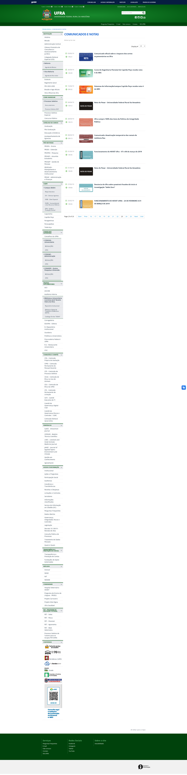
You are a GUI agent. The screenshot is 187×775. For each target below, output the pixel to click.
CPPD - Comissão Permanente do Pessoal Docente (50, 366)
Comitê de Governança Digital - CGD (51, 405)
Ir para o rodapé (79, 6)
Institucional (48, 471)
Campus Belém (49, 188)
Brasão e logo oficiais (52, 89)
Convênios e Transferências (49, 485)
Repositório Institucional (52, 306)
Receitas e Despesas (51, 490)
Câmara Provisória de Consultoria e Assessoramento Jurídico (52, 50)
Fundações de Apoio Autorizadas (51, 561)
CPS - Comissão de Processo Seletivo (51, 372)
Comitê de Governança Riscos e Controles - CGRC (51, 413)
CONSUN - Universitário (49, 241)
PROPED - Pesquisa (51, 153)
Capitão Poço (49, 217)
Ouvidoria (48, 333)
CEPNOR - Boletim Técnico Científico (50, 435)
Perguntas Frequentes (107, 24)
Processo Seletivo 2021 (52, 109)
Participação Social (51, 477)
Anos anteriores (50, 105)
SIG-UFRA (142, 24)
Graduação (48, 126)
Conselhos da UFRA (51, 236)
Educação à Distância (52, 133)
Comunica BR (91, 2)
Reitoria (47, 63)
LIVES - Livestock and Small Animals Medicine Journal (51, 442)
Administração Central (52, 44)
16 (91, 216)
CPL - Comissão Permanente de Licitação (50, 392)
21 (113, 216)
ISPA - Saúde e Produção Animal (50, 209)
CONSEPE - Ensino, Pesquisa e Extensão (52, 269)
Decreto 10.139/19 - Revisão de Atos (51, 530)
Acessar (47, 570)
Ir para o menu (58, 6)
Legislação (134, 2)
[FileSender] (52, 665)
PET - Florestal (49, 621)
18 (100, 216)
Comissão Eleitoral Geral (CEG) (51, 420)
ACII (45, 288)
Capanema (48, 214)
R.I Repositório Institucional (49, 328)
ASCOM (47, 291)
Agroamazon (49, 463)
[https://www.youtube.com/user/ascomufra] (144, 18)
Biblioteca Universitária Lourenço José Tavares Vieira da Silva (53, 300)
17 (95, 216)
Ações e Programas (51, 474)
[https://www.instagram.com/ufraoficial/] (139, 18)
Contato (135, 24)
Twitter (71, 749)
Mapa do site (141, 6)
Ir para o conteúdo (47, 6)
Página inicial (46, 29)
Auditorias (48, 481)
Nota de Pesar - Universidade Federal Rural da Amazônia (117, 102)
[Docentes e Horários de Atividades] (52, 676)
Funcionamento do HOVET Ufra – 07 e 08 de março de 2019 (118, 151)
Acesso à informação (108, 2)
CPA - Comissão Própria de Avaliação (51, 359)
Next (136, 216)
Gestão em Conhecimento (49, 458)
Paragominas (49, 221)
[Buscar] (143, 12)
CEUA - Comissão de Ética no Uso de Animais (51, 379)
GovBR (34, 2)
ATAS (46, 250)
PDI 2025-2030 (49, 86)
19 (104, 216)
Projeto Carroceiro (51, 599)
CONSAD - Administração (49, 255)
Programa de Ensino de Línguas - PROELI (52, 594)
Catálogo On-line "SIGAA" (52, 316)
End (141, 216)
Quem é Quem (49, 545)
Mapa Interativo (50, 192)
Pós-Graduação (49, 129)
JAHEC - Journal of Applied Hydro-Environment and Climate (50, 450)
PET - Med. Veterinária (48, 629)
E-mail (118, 24)
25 (131, 216)
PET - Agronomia (50, 624)
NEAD (46, 573)
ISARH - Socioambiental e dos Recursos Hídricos (52, 204)
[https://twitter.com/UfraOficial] (141, 18)
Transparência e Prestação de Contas (51, 555)
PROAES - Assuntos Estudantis (51, 157)
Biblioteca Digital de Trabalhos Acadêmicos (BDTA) (52, 311)
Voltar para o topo (138, 730)
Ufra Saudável (49, 605)
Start (79, 216)
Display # (135, 46)
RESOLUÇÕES (49, 246)
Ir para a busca (68, 6)
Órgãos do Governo (149, 2)
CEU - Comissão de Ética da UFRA (51, 386)
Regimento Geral (50, 83)
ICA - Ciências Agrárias (52, 195)
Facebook (72, 744)
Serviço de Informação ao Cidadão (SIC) (52, 506)
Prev (85, 216)
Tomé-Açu (48, 227)
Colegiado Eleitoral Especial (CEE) (51, 58)
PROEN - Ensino (50, 146)
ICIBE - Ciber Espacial (51, 199)
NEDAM (47, 580)
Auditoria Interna (50, 294)
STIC (46, 350)
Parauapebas (49, 224)
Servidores (48, 496)
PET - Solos (48, 614)
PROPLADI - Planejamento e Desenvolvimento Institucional (50, 170)
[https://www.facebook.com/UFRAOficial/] (136, 18)
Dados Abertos (49, 514)
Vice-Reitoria (49, 72)
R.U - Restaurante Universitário (50, 346)
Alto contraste (131, 6)
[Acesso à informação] (144, 767)
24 (126, 216)
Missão (47, 41)
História (47, 37)
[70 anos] (52, 653)
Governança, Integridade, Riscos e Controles (52, 519)
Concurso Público (50, 118)
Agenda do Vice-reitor (51, 75)
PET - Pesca (48, 618)
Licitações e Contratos (52, 493)
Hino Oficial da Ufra (51, 93)
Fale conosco (126, 24)
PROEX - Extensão (50, 150)
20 (109, 216)
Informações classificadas (49, 501)
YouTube (71, 751)
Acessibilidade (121, 6)
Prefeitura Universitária (52, 336)
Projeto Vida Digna (51, 602)
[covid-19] (53, 682)
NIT (45, 576)
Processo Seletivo (51, 101)
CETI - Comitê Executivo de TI (49, 399)
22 (117, 216)
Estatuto (47, 79)
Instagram (72, 746)
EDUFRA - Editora (50, 324)
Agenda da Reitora (50, 67)
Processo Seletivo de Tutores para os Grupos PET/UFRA (51, 635)
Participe (123, 2)
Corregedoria (49, 320)
